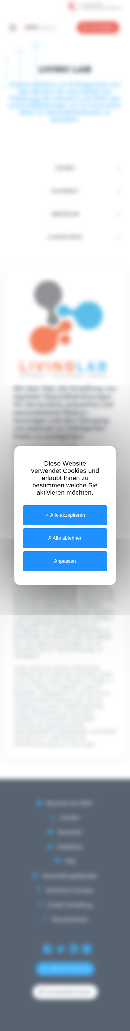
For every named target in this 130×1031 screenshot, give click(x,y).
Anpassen (65, 561)
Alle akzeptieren (67, 515)
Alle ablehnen (67, 538)
